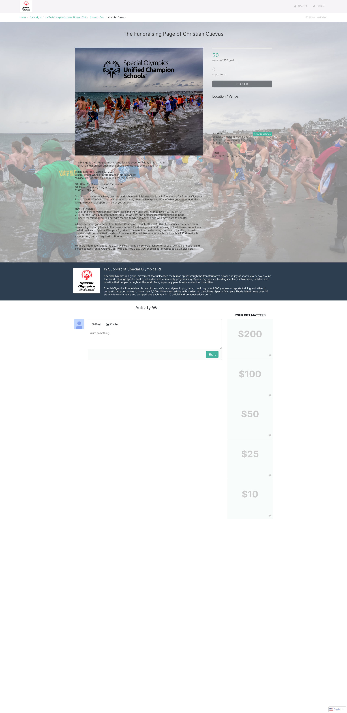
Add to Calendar (263, 134)
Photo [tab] (114, 324)
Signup (302, 6)
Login (321, 6)
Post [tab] (98, 324)
